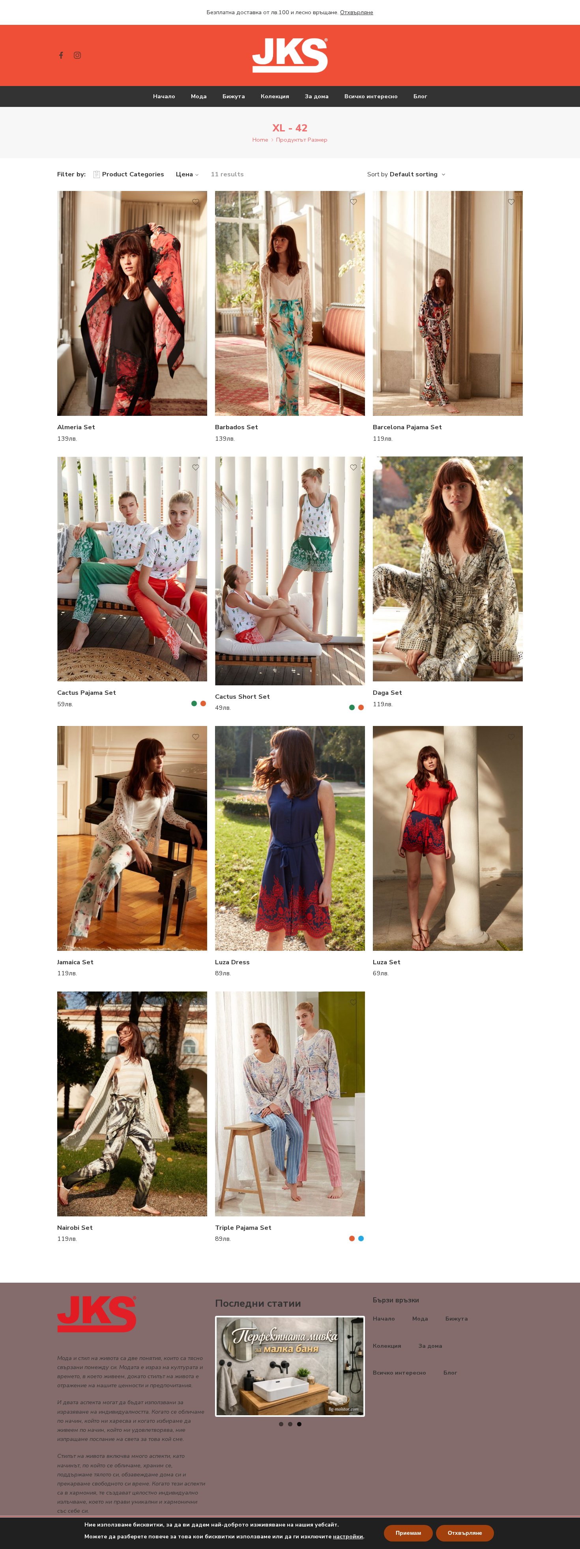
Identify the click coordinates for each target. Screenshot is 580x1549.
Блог (420, 96)
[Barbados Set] (290, 303)
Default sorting (414, 174)
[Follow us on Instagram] (77, 55)
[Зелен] (194, 703)
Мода (199, 96)
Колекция (275, 96)
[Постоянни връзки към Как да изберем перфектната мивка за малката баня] (290, 1366)
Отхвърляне (465, 1533)
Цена (184, 174)
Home (260, 140)
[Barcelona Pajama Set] (448, 303)
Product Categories (133, 174)
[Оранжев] (203, 703)
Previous (205, 1366)
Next (375, 1366)
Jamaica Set (75, 962)
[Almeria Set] (132, 303)
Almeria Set (76, 427)
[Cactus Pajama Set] (132, 568)
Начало (164, 96)
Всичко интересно (371, 96)
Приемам (408, 1533)
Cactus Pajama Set (86, 692)
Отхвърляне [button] (356, 12)
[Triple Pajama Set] (290, 1104)
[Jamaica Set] (132, 838)
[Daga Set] (448, 568)
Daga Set (387, 692)
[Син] (361, 1238)
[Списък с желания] (196, 202)
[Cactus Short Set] (290, 570)
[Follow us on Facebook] (61, 55)
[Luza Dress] (290, 838)
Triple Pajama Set (243, 1227)
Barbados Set (236, 427)
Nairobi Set (75, 1227)
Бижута (234, 96)
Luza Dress (232, 962)
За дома (317, 96)
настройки (348, 1536)
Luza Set (386, 962)
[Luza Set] (448, 838)
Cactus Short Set (242, 696)
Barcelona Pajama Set (407, 427)
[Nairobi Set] (132, 1104)
